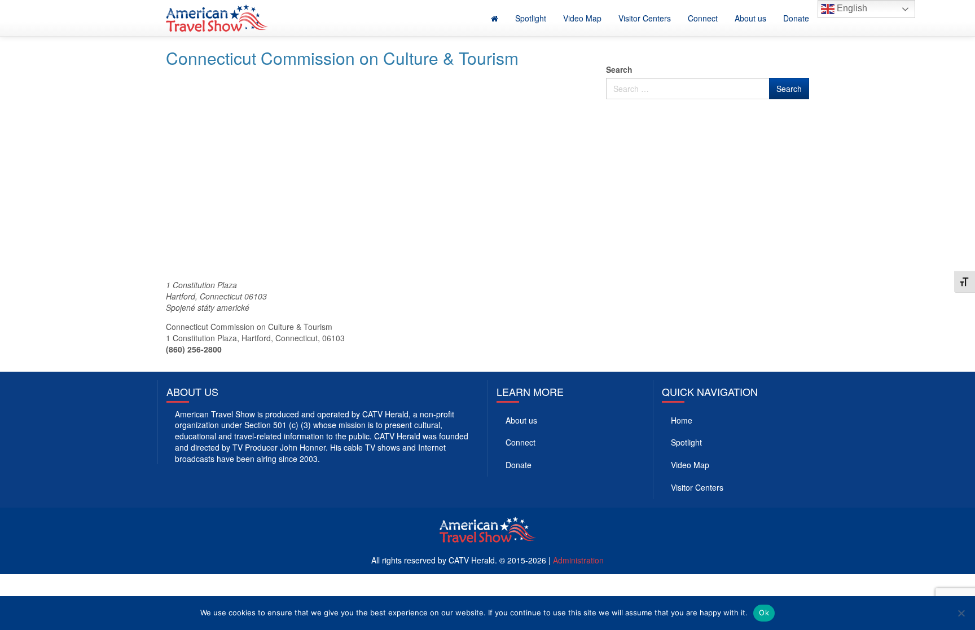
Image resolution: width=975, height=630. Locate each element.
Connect (703, 18)
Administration (578, 560)
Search (619, 69)
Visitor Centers (644, 18)
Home (681, 420)
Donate (796, 18)
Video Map (582, 18)
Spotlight (530, 18)
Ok (764, 612)
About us (750, 18)
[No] (961, 613)
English (851, 8)
